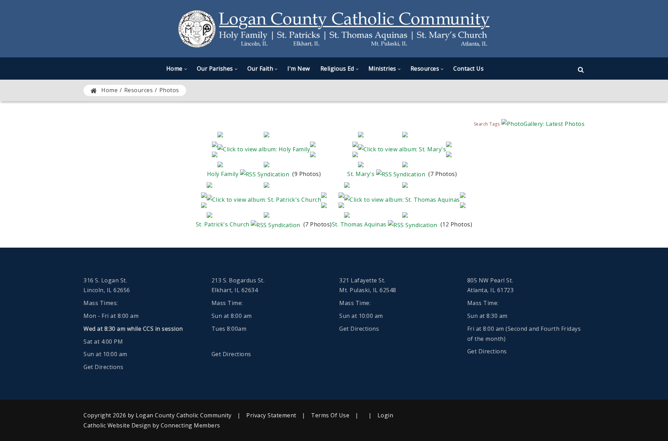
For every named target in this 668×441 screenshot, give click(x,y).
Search (481, 124)
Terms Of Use (330, 415)
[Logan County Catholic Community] (334, 29)
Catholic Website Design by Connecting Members (152, 425)
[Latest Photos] (543, 123)
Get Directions (103, 367)
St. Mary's (360, 174)
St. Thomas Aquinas (359, 224)
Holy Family (223, 174)
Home (109, 90)
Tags (495, 124)
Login (385, 415)
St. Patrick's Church (222, 224)
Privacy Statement (271, 415)
